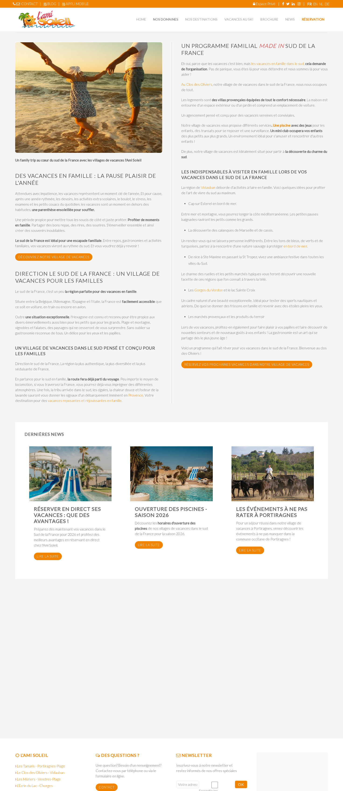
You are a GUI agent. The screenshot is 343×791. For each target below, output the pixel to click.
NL (321, 4)
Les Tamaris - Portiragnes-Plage (41, 766)
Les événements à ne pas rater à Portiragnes (272, 512)
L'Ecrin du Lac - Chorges (35, 786)
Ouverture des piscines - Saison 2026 (171, 512)
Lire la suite (48, 556)
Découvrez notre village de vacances (53, 257)
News (290, 19)
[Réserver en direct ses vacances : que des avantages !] (70, 473)
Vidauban (208, 187)
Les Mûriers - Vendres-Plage (39, 779)
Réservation (313, 19)
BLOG (51, 4)
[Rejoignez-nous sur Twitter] (288, 4)
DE (327, 4)
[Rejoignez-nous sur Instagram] (299, 4)
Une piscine (281, 125)
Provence (135, 395)
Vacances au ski (238, 19)
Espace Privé (265, 4)
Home (141, 19)
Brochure (269, 19)
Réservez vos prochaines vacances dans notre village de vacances (246, 364)
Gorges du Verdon (208, 290)
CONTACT (29, 4)
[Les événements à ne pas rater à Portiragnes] (272, 473)
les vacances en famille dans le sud (277, 63)
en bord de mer (295, 246)
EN (315, 4)
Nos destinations (201, 19)
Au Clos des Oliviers (196, 84)
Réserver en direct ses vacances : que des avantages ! (67, 515)
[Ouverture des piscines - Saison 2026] (171, 473)
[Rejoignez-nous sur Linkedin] (293, 4)
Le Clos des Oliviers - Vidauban (40, 772)
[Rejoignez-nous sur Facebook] (283, 4)
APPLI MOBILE (77, 4)
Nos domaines (165, 19)
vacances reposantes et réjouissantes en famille (85, 400)
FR (309, 4)
